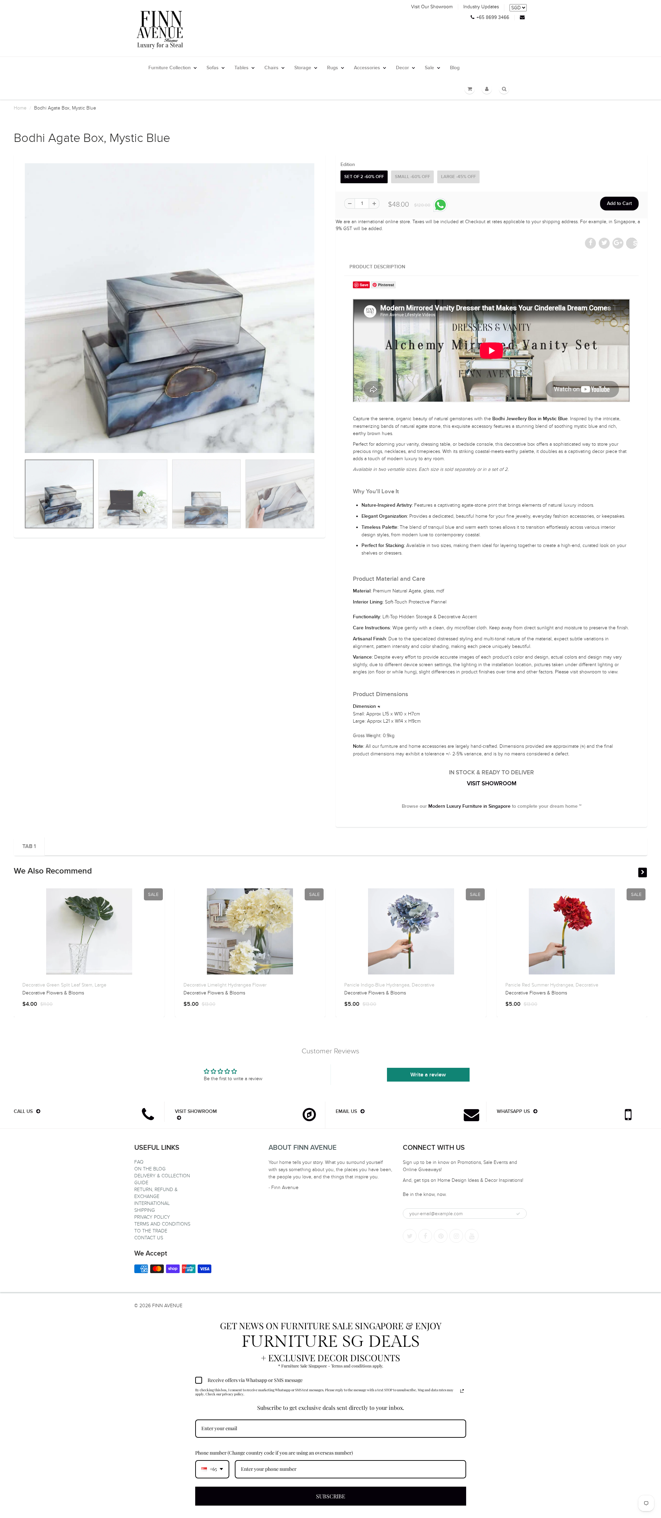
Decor (402, 67)
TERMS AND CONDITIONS (162, 1224)
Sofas (213, 67)
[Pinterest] (441, 1236)
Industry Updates (481, 7)
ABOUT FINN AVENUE (303, 1147)
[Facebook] (425, 1236)
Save (635, 243)
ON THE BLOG (150, 1169)
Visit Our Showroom (432, 7)
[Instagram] (456, 1236)
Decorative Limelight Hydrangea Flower (224, 985)
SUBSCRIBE (330, 1496)
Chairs (271, 67)
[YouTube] (472, 1236)
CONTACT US (148, 1238)
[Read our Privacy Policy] (462, 1391)
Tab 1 (29, 846)
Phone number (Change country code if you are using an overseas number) (274, 1452)
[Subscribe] (518, 1213)
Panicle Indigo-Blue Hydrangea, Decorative (389, 985)
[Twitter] (410, 1236)
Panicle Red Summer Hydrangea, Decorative (551, 985)
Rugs (332, 67)
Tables (241, 67)
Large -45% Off (458, 177)
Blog (455, 67)
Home (20, 108)
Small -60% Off (412, 177)
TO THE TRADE (150, 1231)
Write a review (428, 1074)
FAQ (139, 1162)
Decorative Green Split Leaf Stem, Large (64, 985)
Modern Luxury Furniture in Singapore (469, 806)
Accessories (367, 67)
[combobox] (212, 1469)
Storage (302, 67)
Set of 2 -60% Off (364, 177)
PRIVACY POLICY (152, 1217)
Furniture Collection (169, 67)
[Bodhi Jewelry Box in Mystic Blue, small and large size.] (169, 308)
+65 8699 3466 (492, 17)
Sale (429, 67)
